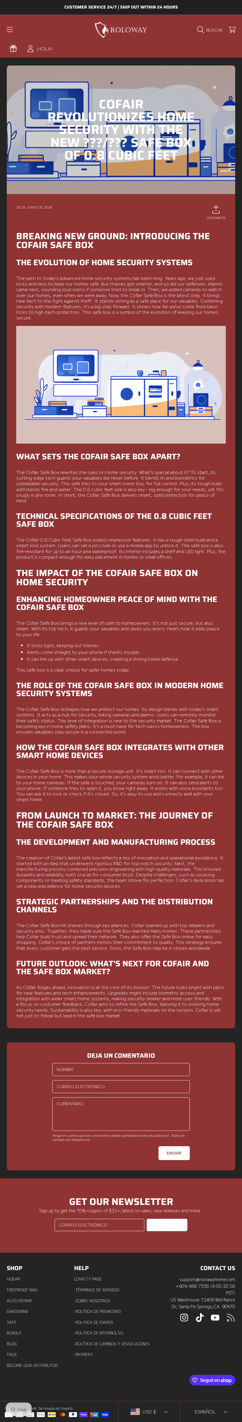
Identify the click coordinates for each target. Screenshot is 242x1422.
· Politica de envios (93, 1322)
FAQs (12, 1354)
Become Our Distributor (32, 1365)
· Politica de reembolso (98, 1333)
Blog (12, 1343)
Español (205, 1411)
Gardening (17, 1311)
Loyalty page (88, 1279)
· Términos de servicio (96, 1290)
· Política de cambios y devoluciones (112, 1343)
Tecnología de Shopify (55, 1408)
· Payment (83, 1354)
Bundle (14, 1333)
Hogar (13, 1279)
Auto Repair (19, 1300)
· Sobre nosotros (92, 1300)
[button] (10, 30)
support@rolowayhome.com (207, 1279)
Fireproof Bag (22, 1290)
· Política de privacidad (97, 1311)
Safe (12, 1322)
